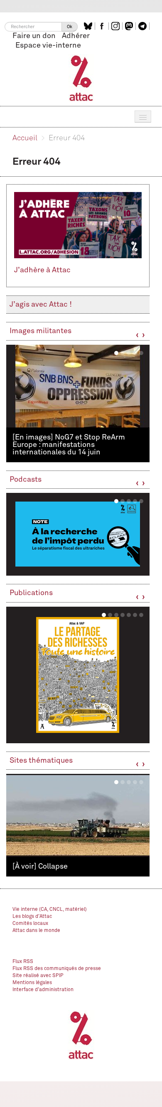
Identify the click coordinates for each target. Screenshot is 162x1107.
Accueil (24, 138)
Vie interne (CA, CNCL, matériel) (49, 909)
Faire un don (34, 36)
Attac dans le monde (36, 930)
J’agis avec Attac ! (41, 304)
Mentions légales (32, 982)
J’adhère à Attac (42, 270)
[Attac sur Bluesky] (89, 26)
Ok (69, 26)
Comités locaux (30, 923)
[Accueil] (81, 78)
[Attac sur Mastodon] (130, 26)
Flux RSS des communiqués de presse (56, 968)
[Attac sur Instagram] (116, 26)
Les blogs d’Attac (32, 916)
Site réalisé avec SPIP (38, 975)
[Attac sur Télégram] (143, 26)
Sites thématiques (41, 760)
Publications (31, 593)
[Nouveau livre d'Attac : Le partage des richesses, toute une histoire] (78, 675)
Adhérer (76, 36)
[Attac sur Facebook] (103, 26)
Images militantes (40, 331)
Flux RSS (22, 961)
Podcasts (26, 479)
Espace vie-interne (48, 45)
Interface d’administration (43, 989)
